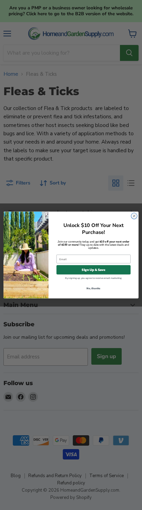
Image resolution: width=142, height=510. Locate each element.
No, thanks (93, 288)
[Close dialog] (134, 216)
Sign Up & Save (93, 269)
